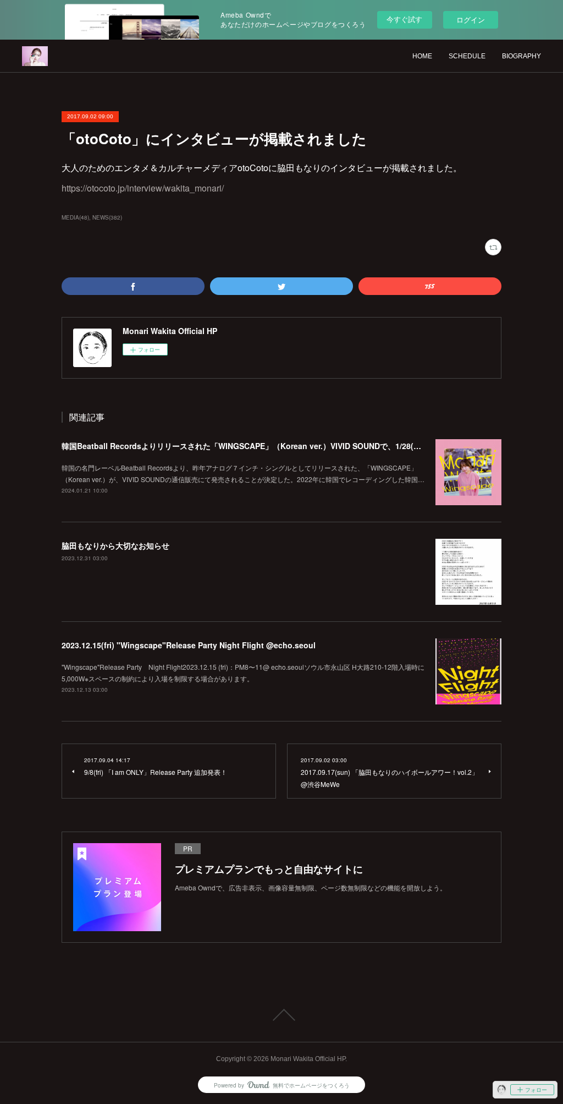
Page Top (281, 1015)
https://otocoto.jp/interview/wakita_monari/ (143, 188)
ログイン (470, 19)
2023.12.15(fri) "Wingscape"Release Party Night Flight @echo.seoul (189, 645)
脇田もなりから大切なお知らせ (115, 545)
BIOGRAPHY (521, 56)
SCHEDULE (467, 56)
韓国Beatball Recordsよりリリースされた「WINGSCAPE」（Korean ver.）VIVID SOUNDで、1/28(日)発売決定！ (262, 445)
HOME (422, 56)
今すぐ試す (404, 19)
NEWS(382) (107, 217)
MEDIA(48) (75, 217)
